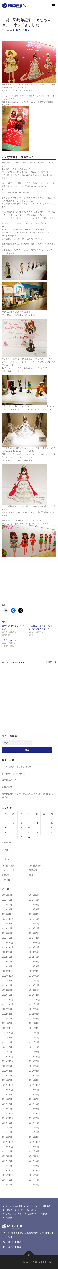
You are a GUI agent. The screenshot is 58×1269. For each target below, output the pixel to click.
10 (37, 823)
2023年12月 (7, 970)
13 (6, 827)
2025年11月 (34, 914)
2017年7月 (34, 1151)
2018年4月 (7, 1132)
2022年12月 (7, 999)
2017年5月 (34, 1156)
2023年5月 (34, 985)
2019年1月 (34, 1108)
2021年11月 (34, 1027)
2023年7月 (34, 980)
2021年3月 (34, 1046)
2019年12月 (7, 1084)
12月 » (12, 850)
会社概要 (18, 1206)
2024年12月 (7, 942)
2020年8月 (7, 1066)
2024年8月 (7, 952)
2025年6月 (7, 928)
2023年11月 (34, 970)
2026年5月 (34, 899)
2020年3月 (34, 1075)
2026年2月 (7, 909)
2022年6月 (7, 1013)
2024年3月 (34, 961)
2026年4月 (7, 904)
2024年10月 (7, 947)
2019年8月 (7, 1094)
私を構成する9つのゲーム (14, 773)
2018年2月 (7, 1137)
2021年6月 (7, 1042)
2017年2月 (7, 1165)
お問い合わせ (11, 1210)
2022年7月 (34, 1009)
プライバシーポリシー (29, 1210)
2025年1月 (34, 937)
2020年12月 (7, 1056)
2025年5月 (34, 928)
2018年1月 (34, 1137)
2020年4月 (7, 1075)
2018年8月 (7, 1122)
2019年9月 (34, 1089)
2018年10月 (7, 1118)
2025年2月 (7, 937)
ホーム (8, 1206)
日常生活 (33, 870)
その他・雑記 (18, 662)
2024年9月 (34, 947)
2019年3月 (34, 1103)
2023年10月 (7, 975)
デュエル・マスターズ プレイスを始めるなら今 (40, 627)
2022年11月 (34, 999)
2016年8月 (7, 1179)
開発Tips (6, 879)
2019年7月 (34, 1094)
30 (29, 836)
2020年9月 (34, 1061)
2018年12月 (7, 1113)
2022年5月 (34, 1013)
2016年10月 (7, 1175)
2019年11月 (34, 1084)
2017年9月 (34, 1146)
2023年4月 (7, 990)
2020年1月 (34, 1080)
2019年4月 (7, 1103)
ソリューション (32, 1206)
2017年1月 (34, 1165)
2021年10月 (7, 1032)
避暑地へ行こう (9, 780)
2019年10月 (7, 1089)
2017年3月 (34, 1160)
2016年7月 (34, 1179)
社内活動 (6, 875)
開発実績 (46, 1206)
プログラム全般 (9, 870)
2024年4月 (7, 961)
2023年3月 (34, 990)
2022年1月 (34, 1023)
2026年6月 (7, 899)
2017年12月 (7, 1141)
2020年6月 (7, 1070)
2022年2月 (7, 1023)
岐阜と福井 (7, 786)
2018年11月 (34, 1113)
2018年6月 (7, 1127)
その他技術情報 (36, 865)
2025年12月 (7, 914)
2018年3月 (34, 1132)
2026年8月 (7, 895)
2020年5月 (34, 1070)
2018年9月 (34, 1118)
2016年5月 (34, 1184)
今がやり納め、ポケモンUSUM (16, 766)
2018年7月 (34, 1122)
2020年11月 (34, 1056)
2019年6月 (7, 1099)
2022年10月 (7, 1004)
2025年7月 (34, 923)
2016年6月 (7, 1184)
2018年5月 (34, 1127)
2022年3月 (34, 1018)
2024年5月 (34, 956)
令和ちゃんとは (9, 639)
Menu (53, 5)
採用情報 (9, 1217)
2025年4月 (7, 933)
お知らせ (44, 1213)
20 (6, 832)
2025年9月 (34, 918)
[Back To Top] (29, 1255)
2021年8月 (7, 1037)
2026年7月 (34, 895)
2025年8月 (7, 923)
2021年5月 (34, 1042)
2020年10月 (7, 1061)
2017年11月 (34, 1141)
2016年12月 (7, 1170)
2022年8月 (7, 1009)
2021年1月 (34, 1051)
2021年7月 (34, 1037)
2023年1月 (34, 994)
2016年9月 (34, 1175)
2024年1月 (34, 966)
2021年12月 (7, 1027)
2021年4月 (7, 1046)
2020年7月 (34, 1066)
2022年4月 (7, 1018)
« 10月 (5, 850)
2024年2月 (7, 966)
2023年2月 (7, 994)
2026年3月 (34, 904)
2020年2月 (7, 1080)
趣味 (31, 875)
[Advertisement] (27, 580)
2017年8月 (7, 1151)
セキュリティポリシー (14, 1213)
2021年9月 (34, 1032)
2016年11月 (34, 1170)
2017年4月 (7, 1160)
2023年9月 (34, 975)
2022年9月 (34, 1004)
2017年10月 (7, 1146)
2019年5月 (34, 1099)
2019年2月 (7, 1108)
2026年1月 (34, 909)
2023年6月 (7, 985)
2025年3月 (34, 933)
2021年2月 (7, 1051)
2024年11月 (34, 942)
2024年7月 (34, 952)
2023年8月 (7, 980)
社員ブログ (32, 1213)
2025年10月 (7, 918)
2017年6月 (7, 1156)
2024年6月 (7, 956)
